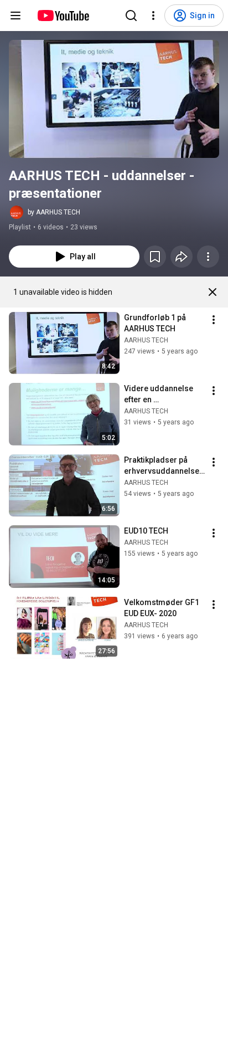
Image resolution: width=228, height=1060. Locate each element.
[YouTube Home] (63, 15)
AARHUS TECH (146, 340)
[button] (114, 99)
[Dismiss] (212, 292)
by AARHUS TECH (54, 212)
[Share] (181, 256)
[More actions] (208, 256)
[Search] (131, 15)
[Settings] (153, 15)
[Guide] (15, 15)
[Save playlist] (155, 256)
